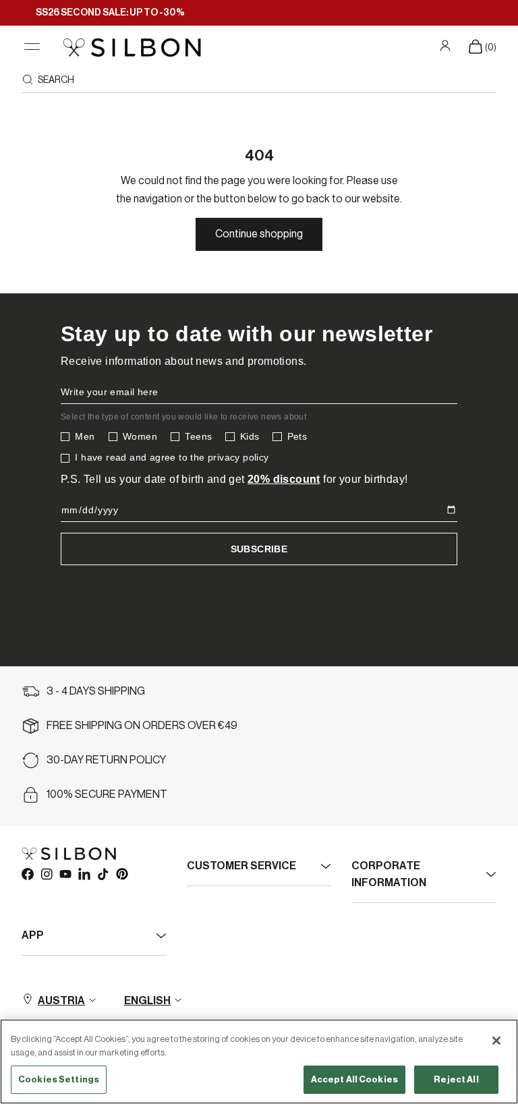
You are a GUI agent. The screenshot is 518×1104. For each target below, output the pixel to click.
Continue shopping (259, 234)
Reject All (456, 1079)
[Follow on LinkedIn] (83, 873)
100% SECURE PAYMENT (107, 794)
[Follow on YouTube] (64, 873)
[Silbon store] (132, 47)
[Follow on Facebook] (27, 873)
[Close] (496, 1040)
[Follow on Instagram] (45, 873)
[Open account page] (447, 46)
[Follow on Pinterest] (121, 873)
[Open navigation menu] (32, 46)
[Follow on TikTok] (102, 873)
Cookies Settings (58, 1079)
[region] (259, 1061)
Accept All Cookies (354, 1079)
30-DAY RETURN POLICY (106, 760)
